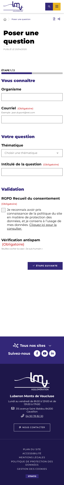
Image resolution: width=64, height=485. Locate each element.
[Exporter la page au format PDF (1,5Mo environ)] (54, 19)
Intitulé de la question (30, 164)
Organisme (11, 89)
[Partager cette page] (58, 19)
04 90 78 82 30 (34, 416)
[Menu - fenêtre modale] (57, 6)
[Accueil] (4, 20)
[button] (49, 6)
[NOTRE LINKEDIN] (52, 353)
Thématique (12, 145)
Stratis (32, 476)
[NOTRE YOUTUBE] (44, 353)
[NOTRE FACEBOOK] (37, 353)
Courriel (18, 110)
